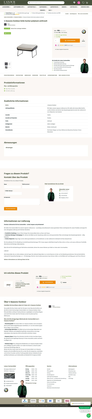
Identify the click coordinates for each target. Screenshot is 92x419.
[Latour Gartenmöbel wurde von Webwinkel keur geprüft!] (78, 2)
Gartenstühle (31, 7)
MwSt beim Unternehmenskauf (53, 387)
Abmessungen (28, 75)
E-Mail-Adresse (9, 190)
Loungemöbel (6, 7)
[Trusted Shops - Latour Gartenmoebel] (6, 390)
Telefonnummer (26, 184)
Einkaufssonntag (71, 371)
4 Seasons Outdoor (18, 17)
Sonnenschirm (85, 7)
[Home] (9, 2)
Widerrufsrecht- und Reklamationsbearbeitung (56, 378)
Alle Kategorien (71, 369)
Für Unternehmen (50, 384)
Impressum (49, 385)
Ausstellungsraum (73, 13)
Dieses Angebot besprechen (62, 49)
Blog (69, 376)
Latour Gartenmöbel (8, 17)
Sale (50, 10)
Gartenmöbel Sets (19, 7)
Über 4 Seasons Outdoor (64, 75)
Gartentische (54, 7)
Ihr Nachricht (7, 197)
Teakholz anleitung (72, 372)
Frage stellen (43, 75)
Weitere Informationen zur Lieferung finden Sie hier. (16, 259)
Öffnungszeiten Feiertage (31, 383)
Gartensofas (42, 7)
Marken (64, 7)
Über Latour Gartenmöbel (83, 13)
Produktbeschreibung (9, 75)
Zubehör (42, 10)
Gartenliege (73, 7)
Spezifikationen (19, 75)
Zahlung (48, 372)
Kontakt (67, 13)
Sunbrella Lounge (71, 374)
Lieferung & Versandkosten (52, 376)
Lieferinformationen (52, 75)
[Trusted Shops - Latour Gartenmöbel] (74, 2)
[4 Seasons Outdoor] (5, 24)
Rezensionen (35, 75)
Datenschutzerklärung (51, 382)
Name (5, 184)
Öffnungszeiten (50, 371)
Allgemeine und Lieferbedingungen (54, 380)
